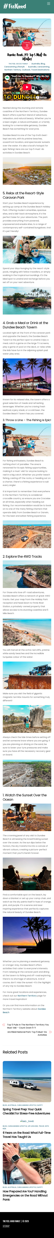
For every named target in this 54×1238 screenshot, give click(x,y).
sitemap (6, 1226)
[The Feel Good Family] (14, 8)
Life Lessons (33, 1126)
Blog (43, 63)
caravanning (43, 66)
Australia (35, 63)
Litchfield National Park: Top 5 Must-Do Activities (27, 1033)
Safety (40, 1105)
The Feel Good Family (18, 63)
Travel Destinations (40, 69)
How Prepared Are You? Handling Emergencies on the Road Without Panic (25, 1195)
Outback (26, 69)
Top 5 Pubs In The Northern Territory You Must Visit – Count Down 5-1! (28, 1026)
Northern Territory (12, 69)
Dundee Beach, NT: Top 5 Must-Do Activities (27, 56)
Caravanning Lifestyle (14, 66)
